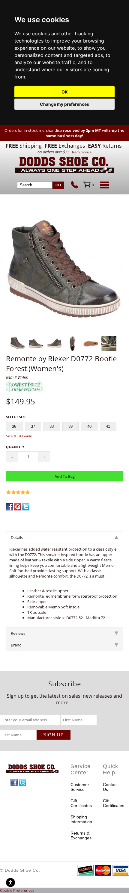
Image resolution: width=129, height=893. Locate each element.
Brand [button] (16, 645)
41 (108, 426)
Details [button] (17, 537)
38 (52, 426)
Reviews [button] (18, 633)
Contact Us (110, 787)
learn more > (82, 152)
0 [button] (93, 185)
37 (33, 426)
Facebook (14, 782)
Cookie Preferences (17, 890)
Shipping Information (80, 819)
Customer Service (79, 787)
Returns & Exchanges (80, 835)
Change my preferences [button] (64, 104)
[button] (64, 275)
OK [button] (65, 91)
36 (14, 426)
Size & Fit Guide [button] (19, 436)
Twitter (22, 782)
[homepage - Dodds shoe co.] (64, 166)
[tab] (64, 537)
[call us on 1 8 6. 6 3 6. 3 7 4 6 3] (77, 185)
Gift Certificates (80, 803)
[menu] (103, 184)
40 (89, 426)
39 (70, 426)
